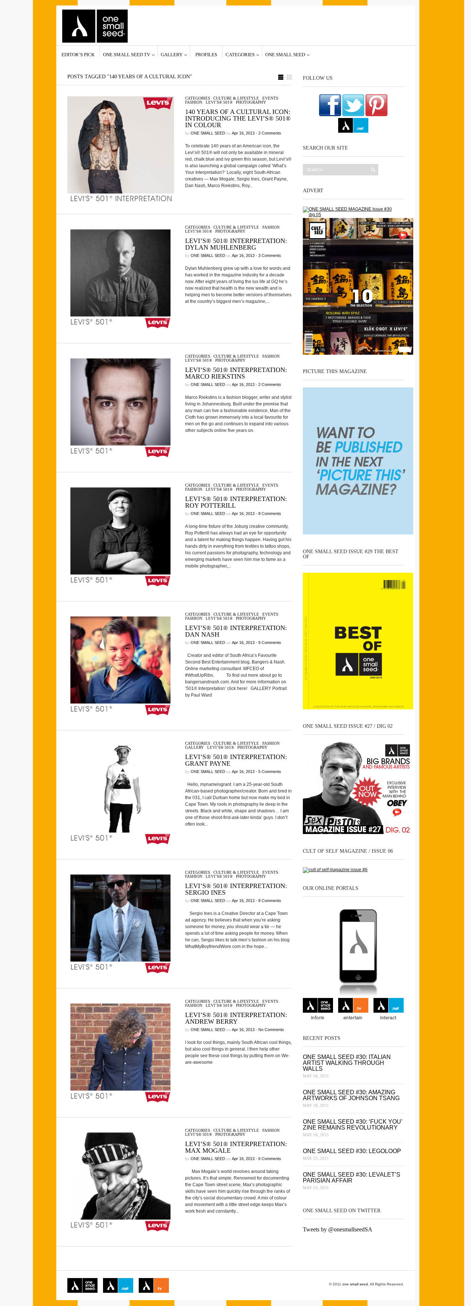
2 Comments (269, 133)
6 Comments (269, 1158)
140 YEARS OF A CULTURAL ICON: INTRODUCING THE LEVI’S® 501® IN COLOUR (238, 118)
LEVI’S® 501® (219, 102)
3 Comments (269, 255)
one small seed (285, 54)
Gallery (172, 54)
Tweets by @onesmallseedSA (337, 1229)
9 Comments (269, 642)
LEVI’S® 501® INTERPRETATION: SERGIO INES (236, 889)
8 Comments (269, 513)
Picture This (221, 1285)
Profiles (206, 54)
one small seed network (353, 125)
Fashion (193, 102)
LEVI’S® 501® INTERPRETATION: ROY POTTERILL (236, 502)
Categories (240, 54)
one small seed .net (388, 1010)
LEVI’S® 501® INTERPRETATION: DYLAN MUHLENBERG (236, 244)
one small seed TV (126, 54)
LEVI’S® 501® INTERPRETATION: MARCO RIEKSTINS (236, 373)
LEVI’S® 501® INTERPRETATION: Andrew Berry (236, 1018)
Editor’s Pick (78, 54)
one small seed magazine (82, 1285)
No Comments (271, 1029)
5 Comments (269, 771)
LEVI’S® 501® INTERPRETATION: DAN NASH (236, 631)
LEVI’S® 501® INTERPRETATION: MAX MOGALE (236, 1147)
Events (270, 98)
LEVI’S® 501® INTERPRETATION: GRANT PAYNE (236, 760)
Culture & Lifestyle (236, 98)
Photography (251, 102)
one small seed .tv (353, 1010)
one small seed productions (189, 1285)
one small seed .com (318, 1010)
